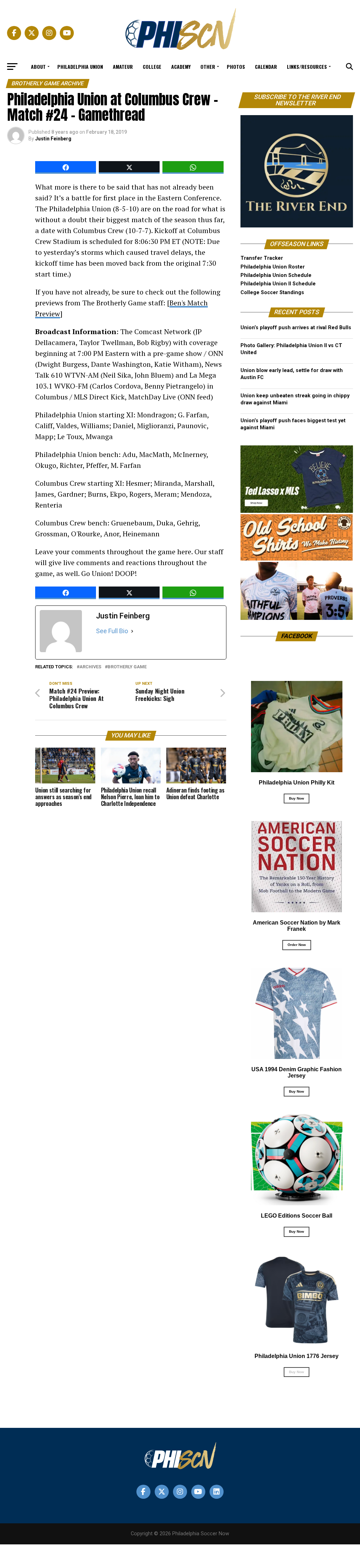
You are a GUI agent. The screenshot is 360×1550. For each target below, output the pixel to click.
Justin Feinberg (53, 138)
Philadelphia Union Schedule (275, 275)
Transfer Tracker (261, 258)
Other (207, 66)
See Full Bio (112, 631)
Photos (236, 66)
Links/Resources (307, 66)
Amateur (123, 66)
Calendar (266, 66)
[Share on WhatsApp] (192, 167)
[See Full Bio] (132, 631)
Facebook (296, 636)
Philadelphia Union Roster (272, 267)
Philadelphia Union (80, 66)
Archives (90, 667)
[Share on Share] (65, 167)
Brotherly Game (127, 667)
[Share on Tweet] (129, 167)
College (152, 66)
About (38, 66)
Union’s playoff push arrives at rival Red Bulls (295, 328)
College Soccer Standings (272, 293)
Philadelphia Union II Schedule (278, 284)
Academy (181, 66)
